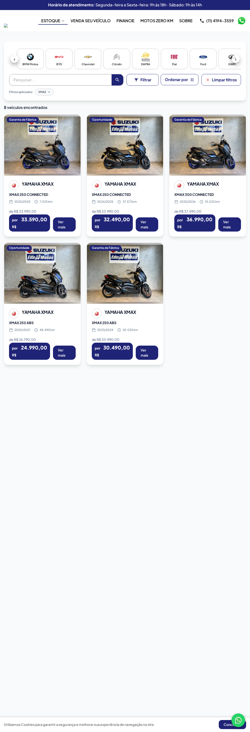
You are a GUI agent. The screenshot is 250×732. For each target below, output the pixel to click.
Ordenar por (176, 79)
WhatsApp (241, 21)
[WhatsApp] (238, 720)
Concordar (232, 724)
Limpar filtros (224, 79)
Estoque (50, 20)
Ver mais (61, 224)
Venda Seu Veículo (91, 20)
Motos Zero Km (156, 20)
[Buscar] (117, 79)
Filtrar (145, 79)
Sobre (186, 20)
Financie (125, 20)
